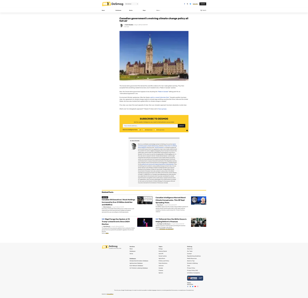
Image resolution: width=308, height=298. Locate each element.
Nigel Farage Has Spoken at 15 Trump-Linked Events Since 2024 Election (116, 221)
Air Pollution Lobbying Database (139, 268)
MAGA (107, 233)
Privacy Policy (191, 268)
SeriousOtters (110, 294)
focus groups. (162, 109)
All (140, 129)
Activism (161, 265)
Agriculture (162, 258)
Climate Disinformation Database (139, 261)
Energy (161, 249)
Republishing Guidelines (194, 256)
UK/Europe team (160, 129)
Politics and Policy (164, 261)
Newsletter (190, 284)
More (157, 10)
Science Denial (163, 251)
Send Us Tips (191, 261)
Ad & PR (161, 253)
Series (131, 253)
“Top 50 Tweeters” (159, 147)
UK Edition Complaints (193, 273)
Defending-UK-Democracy (166, 229)
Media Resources (192, 258)
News (131, 249)
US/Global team (148, 129)
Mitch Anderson (107, 207)
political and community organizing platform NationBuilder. (158, 164)
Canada (161, 268)
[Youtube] (195, 286)
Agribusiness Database (136, 263)
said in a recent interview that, (159, 97)
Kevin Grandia (129, 24)
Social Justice (163, 256)
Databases (132, 251)
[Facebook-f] (184, 4)
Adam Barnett (106, 226)
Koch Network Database (136, 265)
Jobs (188, 265)
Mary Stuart (160, 205)
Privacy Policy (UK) (192, 270)
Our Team (189, 251)
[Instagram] (197, 286)
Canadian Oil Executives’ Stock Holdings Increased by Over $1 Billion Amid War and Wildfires (118, 202)
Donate (203, 4)
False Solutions (163, 263)
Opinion (161, 273)
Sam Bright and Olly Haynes (163, 223)
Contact (189, 253)
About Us (189, 249)
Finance (161, 270)
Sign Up (181, 125)
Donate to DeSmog (192, 263)
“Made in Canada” (163, 91)
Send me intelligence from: (130, 129)
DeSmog (117, 4)
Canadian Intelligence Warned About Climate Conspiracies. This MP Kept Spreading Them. (171, 200)
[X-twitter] (187, 4)
